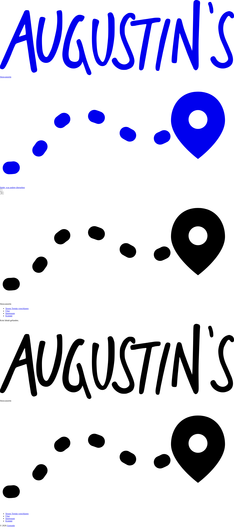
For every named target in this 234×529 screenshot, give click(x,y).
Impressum (10, 313)
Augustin (11, 525)
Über (7, 311)
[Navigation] (1, 190)
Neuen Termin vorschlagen (17, 308)
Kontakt (8, 316)
